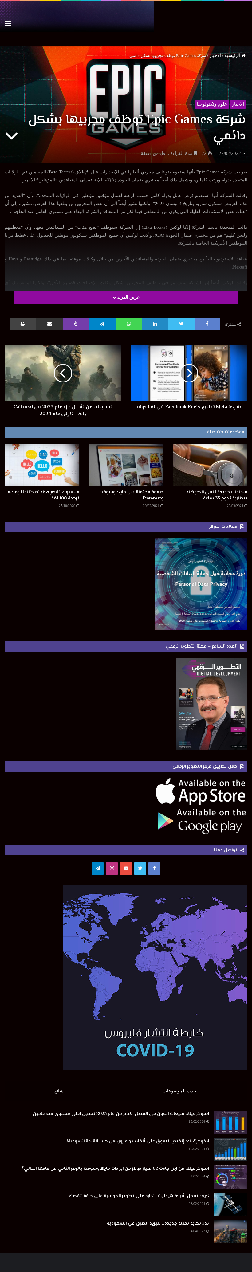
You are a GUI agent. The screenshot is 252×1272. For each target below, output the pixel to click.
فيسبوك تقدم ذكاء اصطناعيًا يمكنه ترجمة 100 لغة (43, 495)
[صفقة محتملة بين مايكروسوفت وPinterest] (126, 465)
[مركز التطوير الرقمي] (126, 23)
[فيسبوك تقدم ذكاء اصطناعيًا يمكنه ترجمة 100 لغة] (42, 465)
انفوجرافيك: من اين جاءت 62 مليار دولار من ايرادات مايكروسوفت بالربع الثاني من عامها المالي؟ (115, 1168)
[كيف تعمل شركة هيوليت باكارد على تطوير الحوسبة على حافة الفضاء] (230, 1204)
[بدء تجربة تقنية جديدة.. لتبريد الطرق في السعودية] (230, 1231)
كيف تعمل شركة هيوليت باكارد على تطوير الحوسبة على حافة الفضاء (139, 1196)
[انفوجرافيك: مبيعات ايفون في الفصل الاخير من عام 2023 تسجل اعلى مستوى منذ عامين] (230, 1122)
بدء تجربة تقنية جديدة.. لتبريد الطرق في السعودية (158, 1223)
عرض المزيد (128, 297)
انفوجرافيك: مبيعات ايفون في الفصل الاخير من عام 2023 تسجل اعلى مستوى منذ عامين (121, 1113)
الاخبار (215, 55)
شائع (59, 1090)
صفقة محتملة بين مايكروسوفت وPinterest (131, 495)
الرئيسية (233, 55)
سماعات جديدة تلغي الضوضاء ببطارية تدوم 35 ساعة (217, 495)
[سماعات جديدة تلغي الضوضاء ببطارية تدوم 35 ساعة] (210, 465)
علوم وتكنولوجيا (212, 104)
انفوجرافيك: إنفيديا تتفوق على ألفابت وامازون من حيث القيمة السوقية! (138, 1141)
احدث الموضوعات (180, 1090)
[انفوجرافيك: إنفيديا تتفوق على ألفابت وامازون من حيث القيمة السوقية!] (230, 1149)
